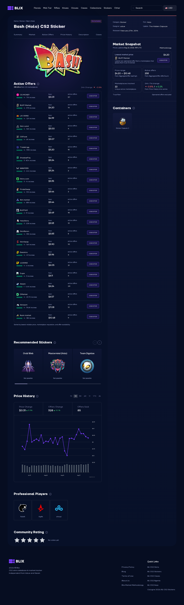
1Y (89, 396)
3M (80, 396)
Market (32, 34)
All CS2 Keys (152, 585)
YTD (94, 396)
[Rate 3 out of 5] (29, 540)
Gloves (74, 8)
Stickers (108, 8)
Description (84, 34)
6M (85, 396)
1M (76, 396)
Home (16, 21)
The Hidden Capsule (158, 26)
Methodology (165, 48)
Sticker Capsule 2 (122, 128)
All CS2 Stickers (154, 571)
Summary (18, 34)
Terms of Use (127, 576)
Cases (84, 8)
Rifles (57, 8)
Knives (65, 8)
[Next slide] (99, 343)
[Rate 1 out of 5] (17, 540)
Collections (95, 8)
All (100, 396)
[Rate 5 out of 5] (42, 540)
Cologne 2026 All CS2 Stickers (161, 589)
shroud (58, 517)
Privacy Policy (128, 567)
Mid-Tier (47, 8)
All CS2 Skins (153, 567)
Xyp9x (41, 517)
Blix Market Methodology (132, 585)
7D (71, 396)
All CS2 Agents (153, 580)
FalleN (22, 517)
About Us (126, 580)
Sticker (22, 21)
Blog (124, 571)
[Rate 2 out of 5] (23, 540)
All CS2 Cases (153, 576)
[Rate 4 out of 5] (36, 540)
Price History (66, 34)
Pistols (37, 8)
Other (117, 8)
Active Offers (48, 34)
